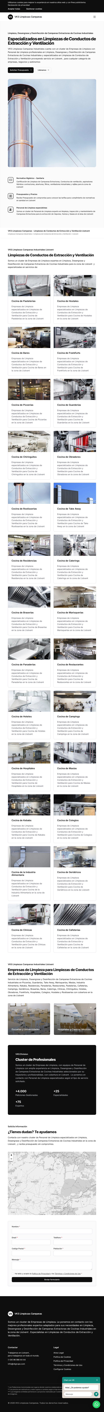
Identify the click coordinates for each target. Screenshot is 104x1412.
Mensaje (16, 1259)
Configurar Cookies (62, 1369)
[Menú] (94, 17)
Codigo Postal (18, 1248)
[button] (52, 1183)
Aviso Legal (59, 1353)
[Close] (97, 1380)
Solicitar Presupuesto (19, 70)
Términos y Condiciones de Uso (68, 1274)
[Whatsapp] (96, 1404)
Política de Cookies (62, 1357)
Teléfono (58, 1237)
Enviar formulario (52, 1279)
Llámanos (42, 70)
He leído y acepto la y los (48, 1274)
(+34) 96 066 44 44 (17, 1360)
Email (15, 1237)
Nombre (16, 1226)
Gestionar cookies (34, 9)
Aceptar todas (14, 9)
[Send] (96, 1394)
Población (58, 1248)
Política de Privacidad (41, 1274)
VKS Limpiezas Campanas (28, 16)
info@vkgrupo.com (16, 1364)
